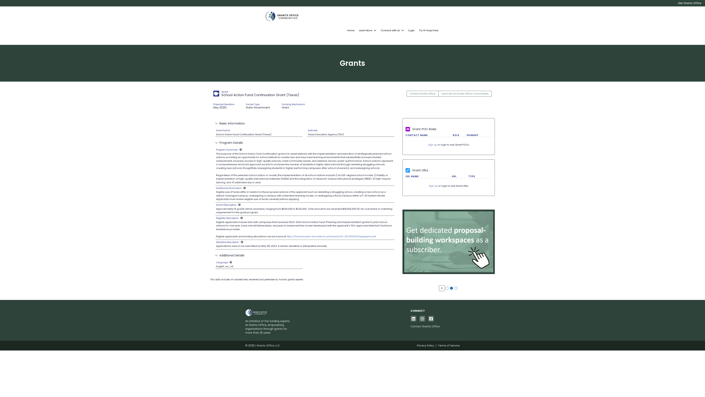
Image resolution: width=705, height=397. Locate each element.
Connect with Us (390, 30)
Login (411, 30)
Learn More (365, 30)
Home (351, 30)
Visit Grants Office (689, 3)
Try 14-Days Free (428, 30)
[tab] (447, 288)
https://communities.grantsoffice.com (448, 244)
